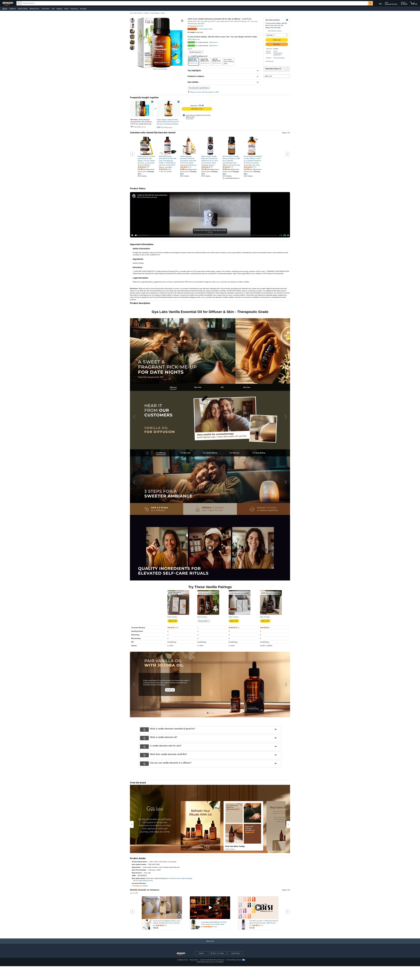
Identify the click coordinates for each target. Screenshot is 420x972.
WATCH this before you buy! (147, 197)
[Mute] (288, 235)
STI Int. (275, 51)
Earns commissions (161, 195)
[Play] (132, 235)
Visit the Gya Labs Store (196, 23)
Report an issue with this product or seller (204, 92)
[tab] (173, 387)
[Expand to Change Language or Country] (207, 953)
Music (67, 9)
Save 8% (191, 45)
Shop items (213, 42)
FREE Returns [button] (193, 39)
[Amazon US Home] (181, 954)
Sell (53, 9)
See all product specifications (199, 88)
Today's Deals (22, 9)
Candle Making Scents (145, 880)
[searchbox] (195, 3)
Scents (163, 13)
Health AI (12, 9)
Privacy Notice (194, 960)
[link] (168, 108)
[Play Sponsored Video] (210, 907)
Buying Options (204, 621)
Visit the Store (230, 849)
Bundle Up (170, 690)
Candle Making (154, 13)
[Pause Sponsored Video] (179, 912)
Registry (59, 9)
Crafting (146, 13)
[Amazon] (8, 3)
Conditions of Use (182, 960)
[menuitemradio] (284, 235)
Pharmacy (74, 9)
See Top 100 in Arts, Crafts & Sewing (179, 878)
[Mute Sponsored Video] (179, 917)
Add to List (268, 76)
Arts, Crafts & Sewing (136, 13)
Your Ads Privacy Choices (234, 960)
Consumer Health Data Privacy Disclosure (212, 960)
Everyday (83, 9)
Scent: (190, 49)
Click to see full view (160, 69)
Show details (189, 119)
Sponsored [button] (133, 893)
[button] (5, 9)
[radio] (132, 20)
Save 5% (191, 42)
